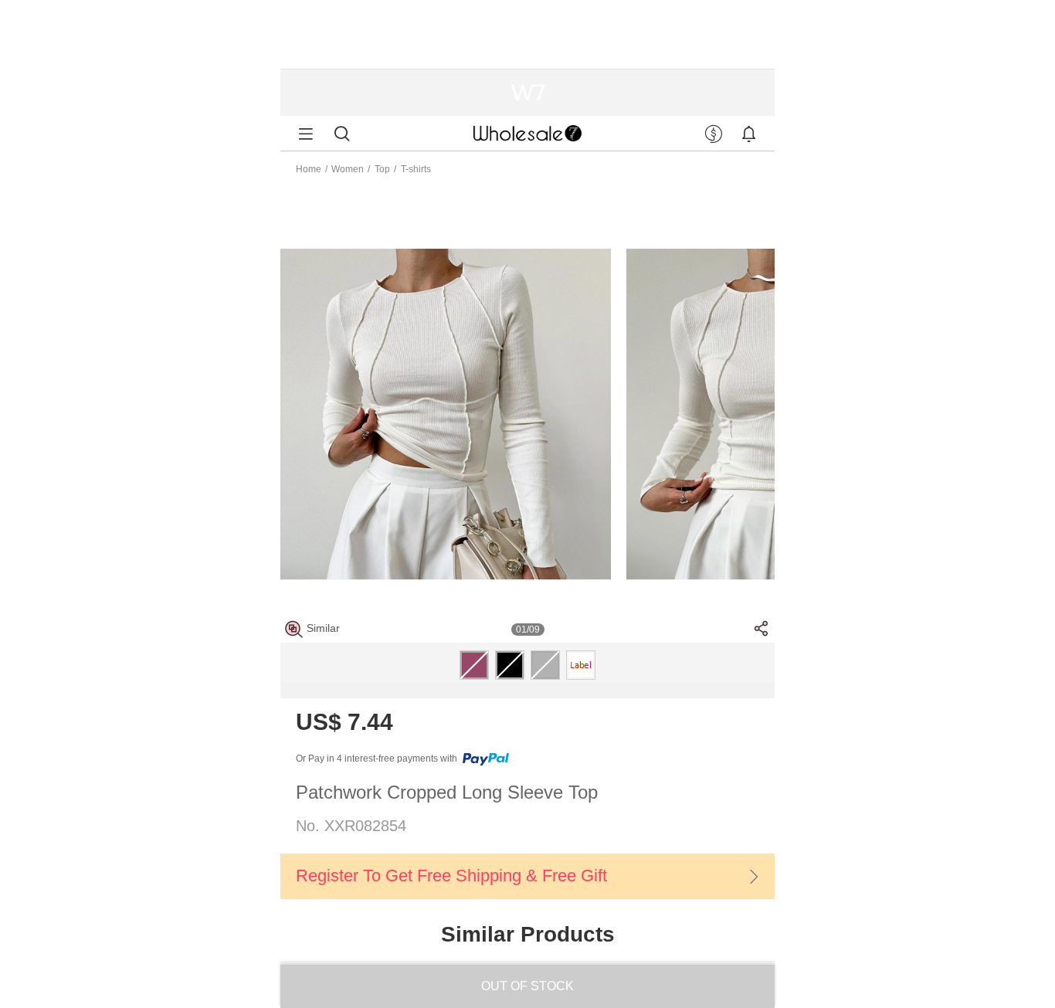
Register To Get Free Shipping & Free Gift (451, 875)
